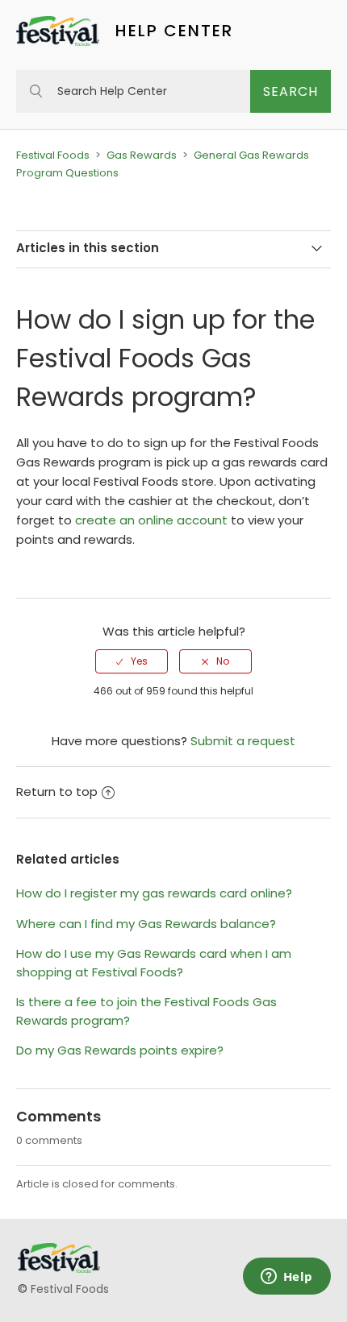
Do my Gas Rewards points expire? (120, 1050)
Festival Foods (53, 155)
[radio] (131, 661)
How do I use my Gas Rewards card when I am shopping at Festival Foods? (153, 962)
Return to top (57, 791)
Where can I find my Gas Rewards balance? (146, 923)
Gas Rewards (142, 155)
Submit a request (242, 740)
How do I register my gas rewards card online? (154, 893)
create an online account (151, 520)
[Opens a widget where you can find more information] (286, 1278)
